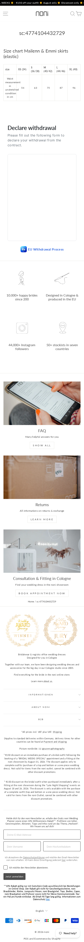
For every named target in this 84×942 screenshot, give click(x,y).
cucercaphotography (54, 748)
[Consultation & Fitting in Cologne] (42, 551)
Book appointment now (42, 593)
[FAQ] (42, 403)
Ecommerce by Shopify (47, 938)
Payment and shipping (55, 741)
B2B (41, 719)
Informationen (41, 695)
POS (26, 938)
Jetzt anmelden (14, 876)
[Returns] (42, 477)
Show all (42, 445)
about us (47, 681)
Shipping (57, 732)
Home (31, 601)
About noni (41, 707)
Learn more (42, 519)
